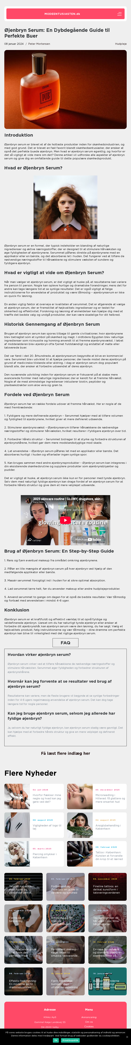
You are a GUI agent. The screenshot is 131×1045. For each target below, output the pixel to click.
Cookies (89, 1026)
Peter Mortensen (39, 43)
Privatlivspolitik (70, 1040)
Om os (89, 1021)
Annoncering (88, 1017)
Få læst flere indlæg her (65, 753)
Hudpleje (121, 43)
